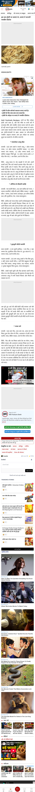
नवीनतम (6, 764)
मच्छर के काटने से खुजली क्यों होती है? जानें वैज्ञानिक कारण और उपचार (6, 731)
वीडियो (5, 736)
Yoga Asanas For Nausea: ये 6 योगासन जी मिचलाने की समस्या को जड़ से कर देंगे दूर (17, 442)
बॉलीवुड (9, 13)
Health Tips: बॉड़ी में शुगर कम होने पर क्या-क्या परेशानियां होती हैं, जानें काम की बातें (18, 731)
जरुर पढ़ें (6, 720)
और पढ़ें (4, 422)
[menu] (2, 9)
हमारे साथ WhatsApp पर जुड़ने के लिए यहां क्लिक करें (17, 427)
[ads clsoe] (34, 783)
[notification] (32, 9)
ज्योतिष (27, 446)
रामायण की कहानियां (7, 452)
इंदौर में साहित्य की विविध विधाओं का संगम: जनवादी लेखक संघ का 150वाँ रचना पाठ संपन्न (18, 775)
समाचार (3, 13)
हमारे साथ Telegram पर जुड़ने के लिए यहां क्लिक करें (17, 431)
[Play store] (29, 9)
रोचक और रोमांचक (19, 452)
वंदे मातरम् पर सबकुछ (19, 13)
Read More (9, 381)
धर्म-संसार (13, 449)
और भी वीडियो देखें (6, 739)
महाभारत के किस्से (22, 449)
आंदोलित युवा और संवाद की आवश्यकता (6, 775)
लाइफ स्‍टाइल (5, 449)
